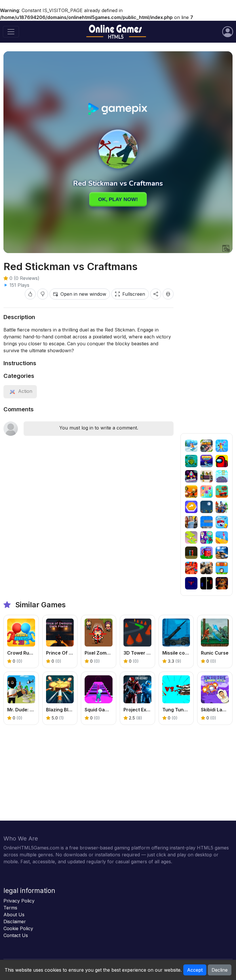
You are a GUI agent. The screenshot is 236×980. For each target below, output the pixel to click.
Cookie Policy (18, 928)
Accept (195, 970)
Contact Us (15, 935)
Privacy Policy (19, 901)
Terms (10, 908)
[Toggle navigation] (11, 31)
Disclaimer (14, 921)
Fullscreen (133, 294)
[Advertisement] (206, 346)
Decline (220, 970)
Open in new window (83, 294)
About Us (13, 914)
